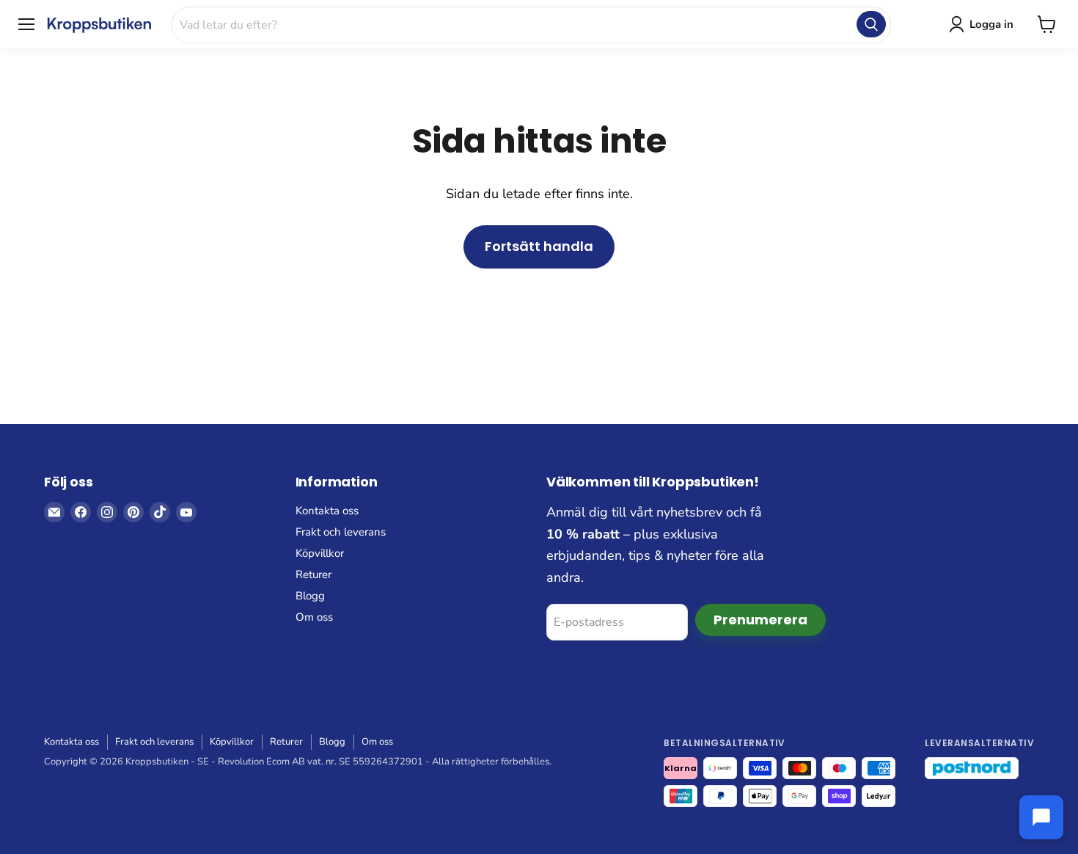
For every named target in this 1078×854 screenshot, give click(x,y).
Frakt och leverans (341, 532)
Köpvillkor (320, 553)
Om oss (314, 617)
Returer (313, 574)
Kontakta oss (327, 510)
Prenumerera (760, 619)
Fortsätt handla (539, 246)
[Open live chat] (1041, 817)
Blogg (310, 595)
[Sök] (871, 24)
